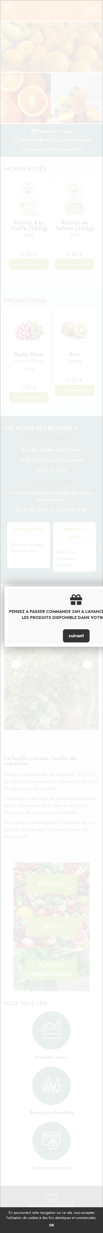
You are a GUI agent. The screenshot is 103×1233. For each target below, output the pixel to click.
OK (51, 1225)
